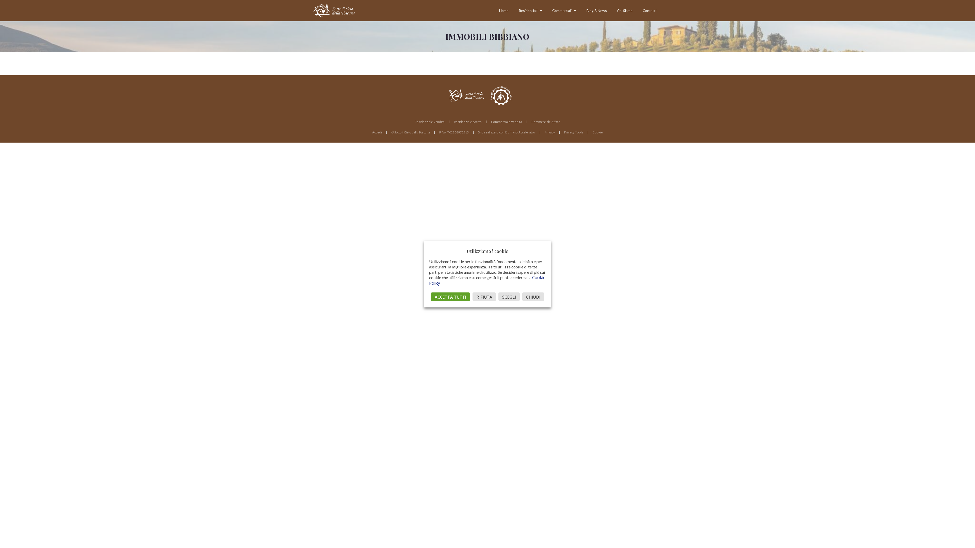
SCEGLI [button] (509, 297)
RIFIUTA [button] (484, 297)
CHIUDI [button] (533, 297)
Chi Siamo (624, 10)
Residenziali (528, 10)
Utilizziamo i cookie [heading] (487, 251)
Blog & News (597, 10)
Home (504, 10)
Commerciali (562, 10)
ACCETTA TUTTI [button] (450, 297)
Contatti (649, 10)
